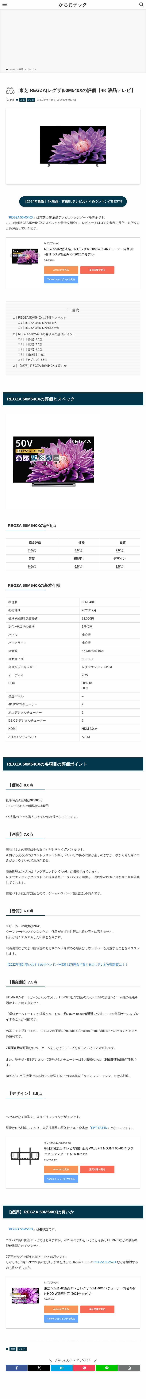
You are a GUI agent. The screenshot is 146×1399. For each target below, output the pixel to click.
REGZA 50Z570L (105, 1262)
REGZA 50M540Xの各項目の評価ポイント (47, 334)
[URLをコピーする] (129, 1368)
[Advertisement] (73, 39)
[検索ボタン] (141, 4)
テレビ (31, 100)
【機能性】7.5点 (35, 354)
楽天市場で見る (97, 270)
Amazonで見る (61, 270)
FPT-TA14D (99, 1127)
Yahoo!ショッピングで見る (61, 279)
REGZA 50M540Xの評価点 (41, 322)
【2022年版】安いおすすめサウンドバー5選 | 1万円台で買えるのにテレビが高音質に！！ (67, 964)
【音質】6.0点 (33, 349)
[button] (17, 1368)
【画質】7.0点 (33, 344)
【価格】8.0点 (33, 339)
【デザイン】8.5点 (36, 359)
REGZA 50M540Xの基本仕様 (42, 327)
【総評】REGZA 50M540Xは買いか (42, 365)
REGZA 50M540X (21, 217)
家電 (22, 100)
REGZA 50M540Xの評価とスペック (42, 317)
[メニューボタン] (4, 4)
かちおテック (73, 4)
